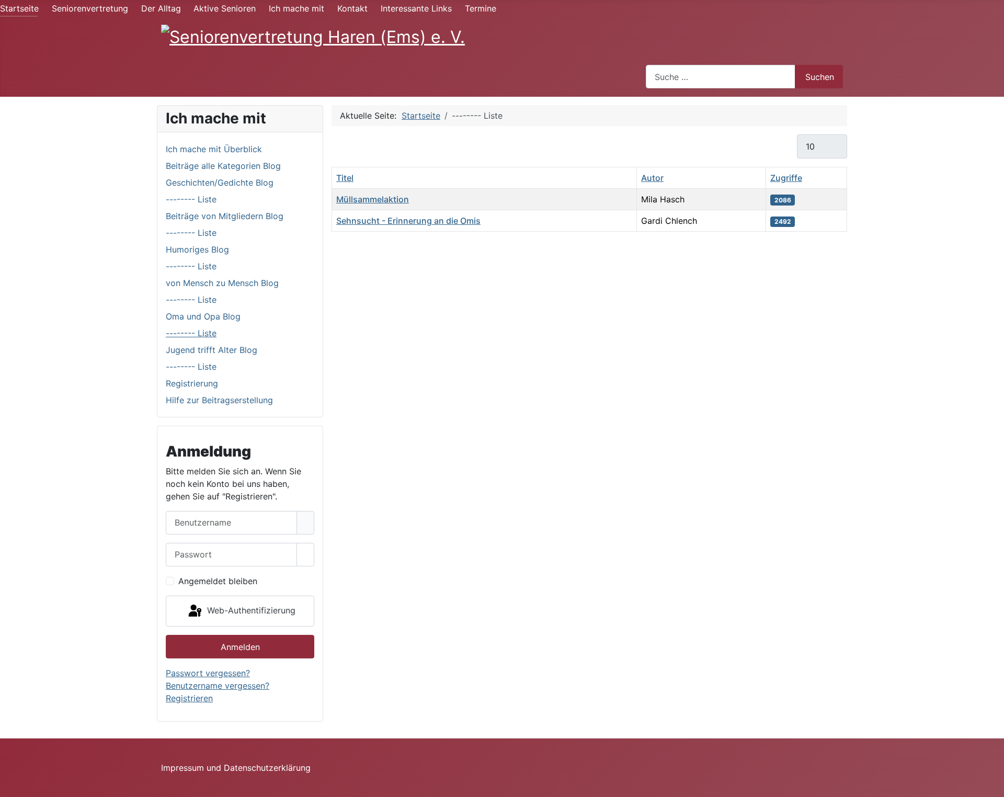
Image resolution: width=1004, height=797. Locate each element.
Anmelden (240, 647)
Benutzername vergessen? (217, 685)
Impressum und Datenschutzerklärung (236, 767)
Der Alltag (161, 8)
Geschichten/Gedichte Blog (219, 182)
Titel (344, 178)
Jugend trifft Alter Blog (211, 350)
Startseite (19, 8)
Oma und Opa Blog (203, 316)
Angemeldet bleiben (217, 581)
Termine (480, 8)
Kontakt (352, 8)
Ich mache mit (296, 8)
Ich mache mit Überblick (214, 149)
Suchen (819, 77)
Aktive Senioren (224, 8)
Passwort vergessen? (208, 673)
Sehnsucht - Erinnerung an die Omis (408, 220)
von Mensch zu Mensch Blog (222, 283)
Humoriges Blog (197, 249)
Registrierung (192, 383)
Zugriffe (786, 178)
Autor (652, 178)
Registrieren (189, 698)
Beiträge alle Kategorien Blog (223, 166)
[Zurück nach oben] (991, 784)
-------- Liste (191, 199)
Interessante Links (416, 8)
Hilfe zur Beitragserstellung (219, 400)
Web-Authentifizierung (249, 610)
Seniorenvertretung (90, 8)
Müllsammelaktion (372, 199)
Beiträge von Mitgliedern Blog (224, 216)
